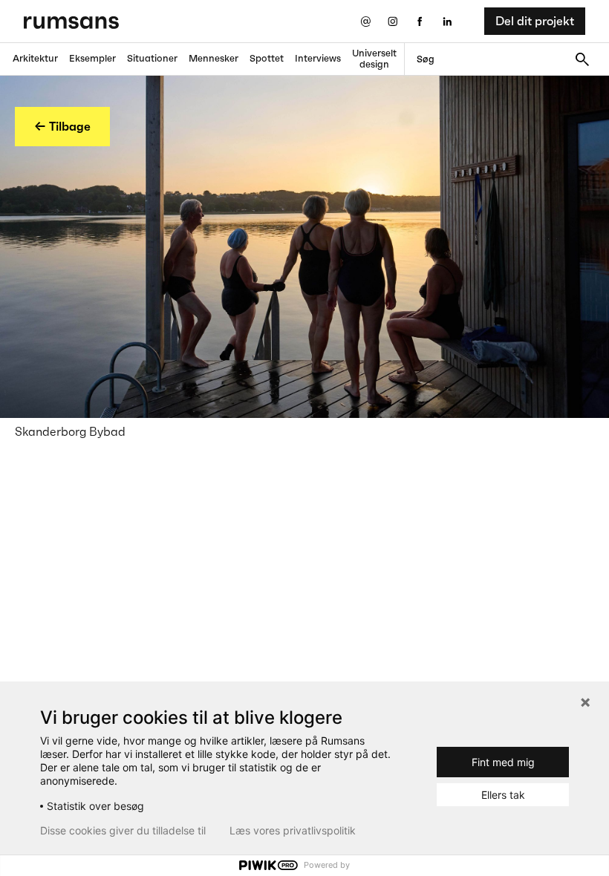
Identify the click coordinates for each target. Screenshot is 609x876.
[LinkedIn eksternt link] (447, 21)
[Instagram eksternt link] (393, 21)
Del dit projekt (534, 20)
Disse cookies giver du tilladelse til (123, 831)
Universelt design (374, 59)
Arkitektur (35, 59)
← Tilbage (62, 126)
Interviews (318, 59)
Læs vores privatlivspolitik (292, 831)
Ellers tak (503, 794)
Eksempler (92, 59)
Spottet (267, 59)
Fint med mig (503, 762)
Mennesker (213, 59)
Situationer (152, 59)
